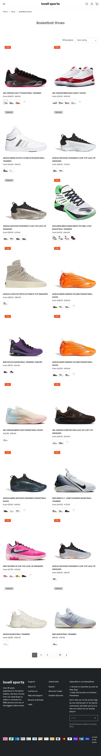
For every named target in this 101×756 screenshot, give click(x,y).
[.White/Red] (67, 101)
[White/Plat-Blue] (73, 101)
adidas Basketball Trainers (16, 634)
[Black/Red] (54, 305)
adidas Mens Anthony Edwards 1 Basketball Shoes (24, 499)
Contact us (32, 691)
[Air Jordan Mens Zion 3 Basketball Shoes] (26, 404)
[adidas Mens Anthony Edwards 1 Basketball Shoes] (26, 472)
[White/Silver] (54, 509)
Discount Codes (55, 691)
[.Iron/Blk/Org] (24, 237)
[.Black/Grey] (24, 574)
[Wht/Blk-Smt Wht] (61, 101)
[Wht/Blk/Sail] (54, 441)
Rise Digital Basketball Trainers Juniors (22, 362)
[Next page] (66, 655)
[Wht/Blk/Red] (61, 441)
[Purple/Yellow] (17, 574)
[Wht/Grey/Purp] (54, 642)
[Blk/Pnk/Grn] (5, 101)
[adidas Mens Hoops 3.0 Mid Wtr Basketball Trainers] (26, 132)
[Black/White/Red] (11, 370)
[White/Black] (61, 237)
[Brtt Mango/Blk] (17, 101)
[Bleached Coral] (5, 438)
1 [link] (34, 655)
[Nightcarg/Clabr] (5, 169)
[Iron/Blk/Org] (17, 237)
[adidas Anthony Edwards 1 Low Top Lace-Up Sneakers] (75, 132)
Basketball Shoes (25, 12)
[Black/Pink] (73, 237)
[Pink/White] (5, 574)
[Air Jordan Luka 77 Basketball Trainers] (26, 67)
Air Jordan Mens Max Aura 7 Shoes (69, 93)
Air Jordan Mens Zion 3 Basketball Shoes (23, 430)
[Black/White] (67, 509)
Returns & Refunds (35, 700)
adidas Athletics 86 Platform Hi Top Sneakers (25, 294)
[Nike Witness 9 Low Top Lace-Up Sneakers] (26, 540)
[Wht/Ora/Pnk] (11, 509)
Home (5, 12)
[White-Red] (54, 101)
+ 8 (79, 101)
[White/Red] (67, 237)
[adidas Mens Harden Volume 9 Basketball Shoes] (75, 268)
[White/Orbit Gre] (11, 169)
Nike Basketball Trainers (64, 634)
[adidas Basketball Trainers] (26, 608)
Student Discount (56, 695)
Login (30, 704)
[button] (4, 4)
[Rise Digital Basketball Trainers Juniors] (26, 336)
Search (52, 687)
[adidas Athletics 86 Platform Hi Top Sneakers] (26, 268)
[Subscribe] (95, 718)
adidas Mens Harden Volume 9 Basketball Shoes (72, 295)
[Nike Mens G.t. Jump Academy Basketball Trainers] (75, 472)
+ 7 (67, 442)
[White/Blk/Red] (61, 169)
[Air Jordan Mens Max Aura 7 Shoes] (75, 67)
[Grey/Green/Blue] (11, 101)
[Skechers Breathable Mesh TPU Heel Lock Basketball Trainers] (75, 200)
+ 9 (24, 101)
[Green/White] (54, 237)
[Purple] (5, 370)
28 (60, 655)
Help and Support (35, 695)
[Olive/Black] (61, 305)
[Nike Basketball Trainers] (75, 608)
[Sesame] (5, 302)
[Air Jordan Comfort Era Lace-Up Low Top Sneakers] (75, 404)
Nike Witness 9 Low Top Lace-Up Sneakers (23, 566)
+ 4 (24, 510)
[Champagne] (54, 169)
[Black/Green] (5, 509)
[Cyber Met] (67, 305)
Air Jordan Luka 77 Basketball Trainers (22, 93)
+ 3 (73, 306)
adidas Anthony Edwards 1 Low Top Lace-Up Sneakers (73, 159)
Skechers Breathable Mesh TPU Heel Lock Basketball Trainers (72, 227)
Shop (13, 12)
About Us (31, 687)
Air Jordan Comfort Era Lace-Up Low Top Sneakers (72, 431)
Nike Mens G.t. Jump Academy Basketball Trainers (72, 499)
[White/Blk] (11, 574)
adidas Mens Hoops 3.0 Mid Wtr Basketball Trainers (24, 159)
